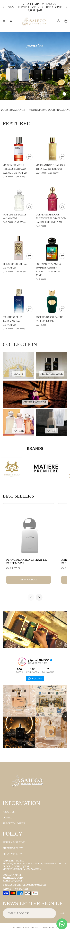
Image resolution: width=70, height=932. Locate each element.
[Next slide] (66, 7)
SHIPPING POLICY (13, 848)
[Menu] (4, 21)
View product (29, 579)
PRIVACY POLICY (12, 854)
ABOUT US (9, 812)
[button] (49, 94)
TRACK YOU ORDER (14, 823)
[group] (35, 66)
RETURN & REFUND (14, 842)
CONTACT (8, 817)
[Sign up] (62, 913)
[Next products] (39, 597)
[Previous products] (31, 597)
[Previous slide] (3, 7)
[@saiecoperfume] (22, 661)
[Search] (11, 21)
